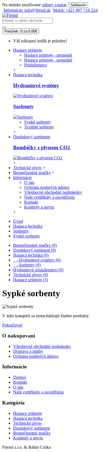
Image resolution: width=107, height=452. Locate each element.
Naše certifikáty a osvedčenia (49, 197)
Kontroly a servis (39, 207)
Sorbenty (23, 106)
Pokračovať (12, 325)
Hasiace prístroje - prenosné (48, 55)
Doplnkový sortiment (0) (34, 250)
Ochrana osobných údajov (47, 187)
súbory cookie (54, 4)
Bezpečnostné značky (32, 433)
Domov (19, 377)
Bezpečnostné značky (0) (35, 245)
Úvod (18, 221)
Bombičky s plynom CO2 (41, 147)
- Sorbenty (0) (27, 265)
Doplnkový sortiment (31, 428)
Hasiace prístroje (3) (30, 279)
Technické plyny (27, 423)
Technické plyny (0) (30, 274)
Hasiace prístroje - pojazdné (48, 60)
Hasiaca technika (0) (31, 255)
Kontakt (31, 202)
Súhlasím (78, 5)
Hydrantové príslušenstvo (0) (38, 270)
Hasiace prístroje (27, 413)
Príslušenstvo (35, 65)
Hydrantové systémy (36, 85)
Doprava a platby (28, 351)
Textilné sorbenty (39, 127)
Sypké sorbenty (37, 122)
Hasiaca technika (28, 226)
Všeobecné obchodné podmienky (53, 192)
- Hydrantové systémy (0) (37, 260)
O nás (29, 182)
